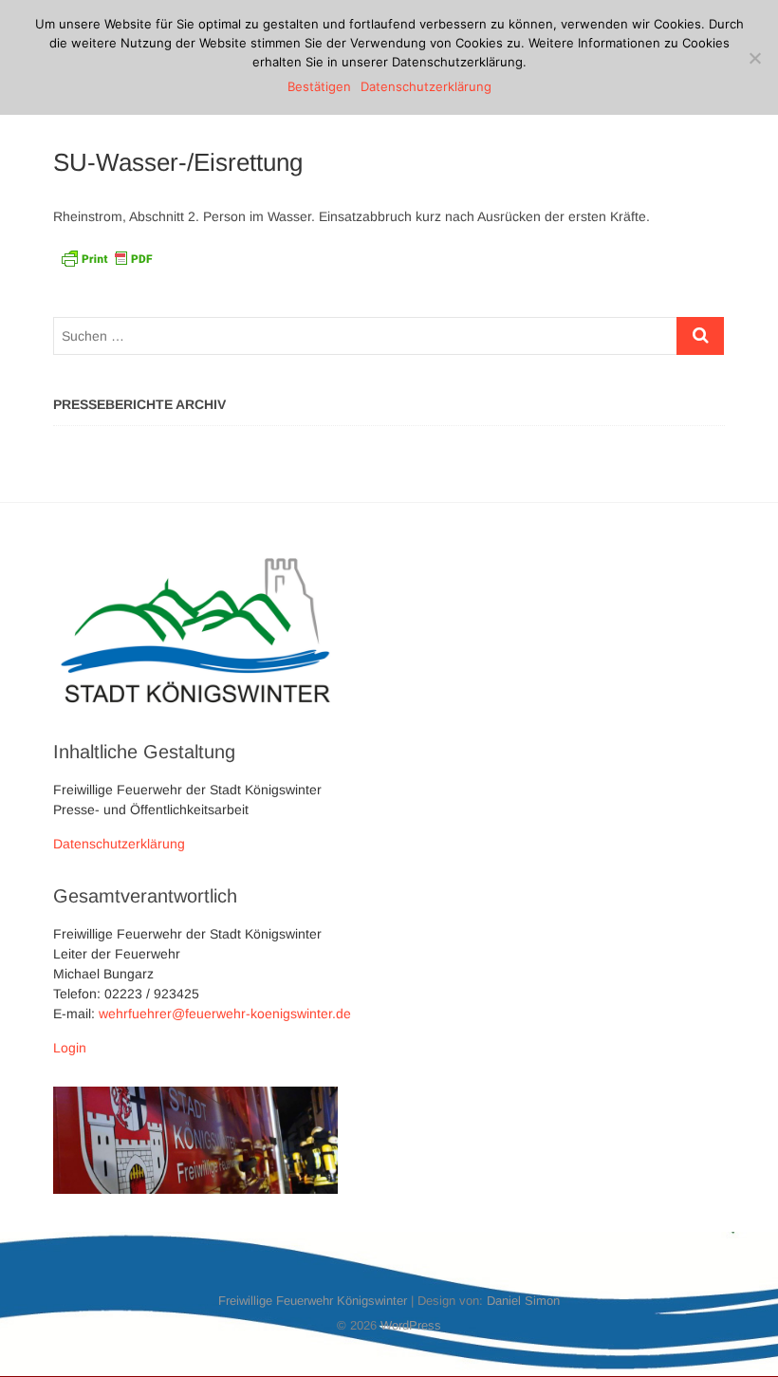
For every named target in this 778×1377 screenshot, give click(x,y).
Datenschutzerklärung (119, 843)
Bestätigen (319, 86)
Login (69, 1047)
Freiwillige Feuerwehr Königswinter (312, 1300)
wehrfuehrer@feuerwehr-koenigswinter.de (225, 1013)
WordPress (410, 1325)
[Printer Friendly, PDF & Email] (106, 256)
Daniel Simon (523, 1300)
